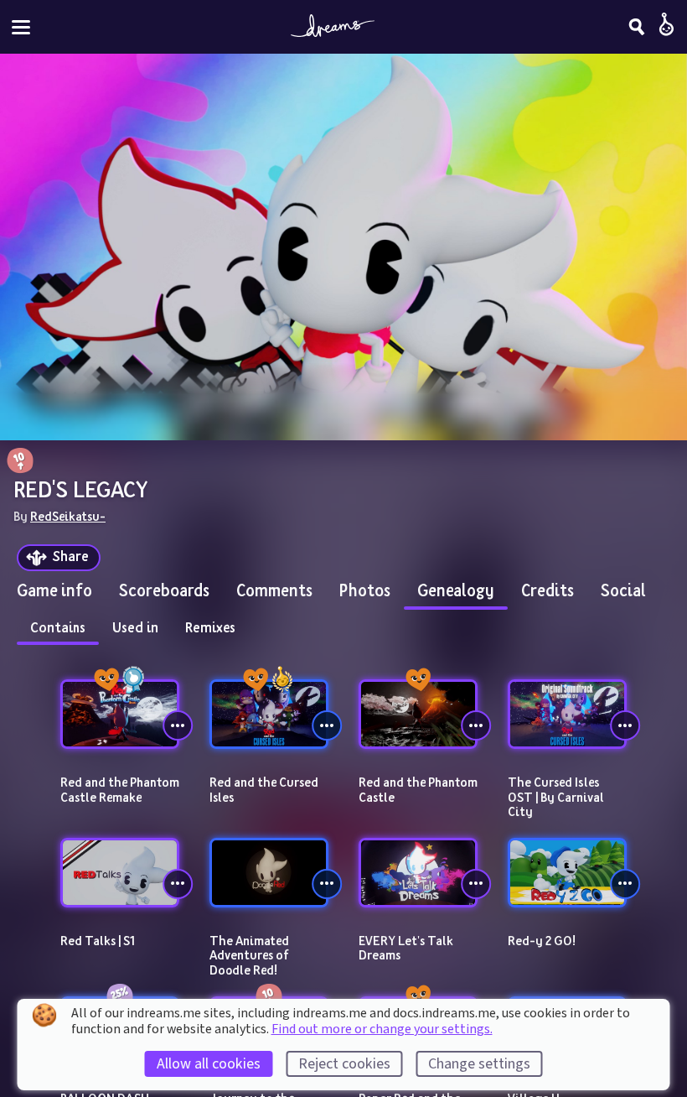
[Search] (636, 27)
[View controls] (178, 725)
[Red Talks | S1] (119, 872)
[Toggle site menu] (21, 27)
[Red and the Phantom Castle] (418, 714)
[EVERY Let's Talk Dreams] (418, 872)
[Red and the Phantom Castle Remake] (119, 714)
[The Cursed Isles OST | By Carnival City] (567, 714)
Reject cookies (344, 1063)
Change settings (479, 1063)
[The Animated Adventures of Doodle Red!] (268, 872)
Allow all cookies (209, 1063)
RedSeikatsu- (68, 515)
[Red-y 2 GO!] (567, 872)
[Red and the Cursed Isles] (268, 714)
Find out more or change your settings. (382, 1029)
